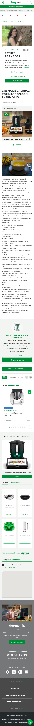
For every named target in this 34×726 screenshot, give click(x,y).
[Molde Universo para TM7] (9, 526)
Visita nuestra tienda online (16, 6)
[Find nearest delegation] (3, 2)
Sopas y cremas (8, 408)
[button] (30, 2)
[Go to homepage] (17, 3)
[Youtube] (14, 672)
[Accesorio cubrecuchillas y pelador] (9, 496)
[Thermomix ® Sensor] (25, 526)
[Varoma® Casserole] (25, 496)
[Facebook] (8, 672)
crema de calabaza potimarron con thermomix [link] (19, 10)
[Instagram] (20, 672)
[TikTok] (26, 672)
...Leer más (25, 67)
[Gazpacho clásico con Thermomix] (17, 398)
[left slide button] (3, 427)
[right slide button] (30, 427)
